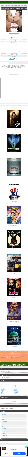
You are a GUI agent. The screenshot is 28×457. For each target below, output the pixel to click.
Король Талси (4, 428)
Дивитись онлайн (5, 62)
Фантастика (16, 392)
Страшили (14, 153)
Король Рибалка (14, 129)
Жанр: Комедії (7, 5)
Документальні (16, 385)
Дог (14, 273)
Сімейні (2, 390)
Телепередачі (16, 391)
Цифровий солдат (4, 421)
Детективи (3, 385)
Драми (2, 386)
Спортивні (15, 390)
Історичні (15, 386)
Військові (15, 384)
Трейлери (15, 393)
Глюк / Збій (15, 346)
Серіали (15, 389)
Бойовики (3, 384)
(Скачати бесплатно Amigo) (16, 357)
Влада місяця (15, 249)
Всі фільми (2, 5)
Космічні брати (4, 435)
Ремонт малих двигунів (14, 177)
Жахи (2, 392)
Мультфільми (16, 388)
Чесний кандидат (14, 201)
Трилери (2, 391)
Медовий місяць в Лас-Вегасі (14, 225)
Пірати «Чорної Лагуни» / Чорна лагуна (8, 431)
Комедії (16, 54)
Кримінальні (16, 387)
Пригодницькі (3, 389)
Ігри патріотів (4, 414)
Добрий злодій (4, 419)
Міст (2, 426)
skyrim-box (7, 364)
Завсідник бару (14, 297)
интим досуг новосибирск (5, 377)
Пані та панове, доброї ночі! (14, 321)
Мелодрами (3, 388)
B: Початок (3, 433)
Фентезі (2, 393)
